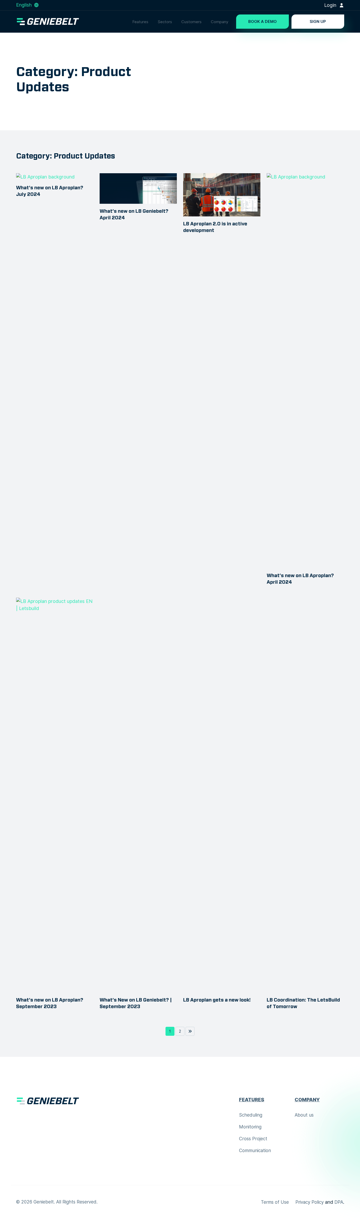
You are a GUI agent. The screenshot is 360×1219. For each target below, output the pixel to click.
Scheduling (250, 1115)
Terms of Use (275, 1202)
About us (304, 1115)
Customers (191, 22)
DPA (338, 1202)
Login (331, 5)
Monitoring (250, 1126)
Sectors (165, 22)
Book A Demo (262, 21)
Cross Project (253, 1138)
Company (219, 22)
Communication (255, 1150)
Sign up (318, 21)
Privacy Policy (309, 1202)
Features (140, 22)
